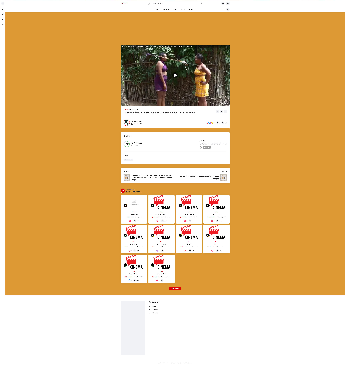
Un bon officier (161, 274)
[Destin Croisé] (161, 232)
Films (175, 9)
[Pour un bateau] (134, 262)
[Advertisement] (175, 28)
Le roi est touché (161, 214)
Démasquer (134, 214)
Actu (158, 9)
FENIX (124, 3)
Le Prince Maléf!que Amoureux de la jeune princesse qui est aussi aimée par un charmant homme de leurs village (151, 177)
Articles (155, 309)
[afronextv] (127, 123)
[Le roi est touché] (161, 202)
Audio (191, 9)
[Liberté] (189, 232)
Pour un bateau (134, 274)
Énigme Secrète (134, 244)
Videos (183, 9)
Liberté (188, 244)
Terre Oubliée (189, 214)
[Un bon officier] (161, 262)
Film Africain (128, 159)
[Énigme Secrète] (134, 232)
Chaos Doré (216, 214)
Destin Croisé (161, 244)
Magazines (166, 9)
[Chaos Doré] (216, 202)
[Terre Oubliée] (189, 202)
